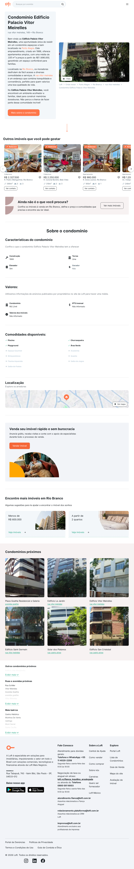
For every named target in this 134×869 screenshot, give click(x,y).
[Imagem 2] (24, 169)
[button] (67, 399)
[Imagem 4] (28, 169)
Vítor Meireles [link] (11, 698)
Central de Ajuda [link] (97, 751)
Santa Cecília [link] (10, 727)
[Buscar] (62, 4)
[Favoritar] (40, 177)
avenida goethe (12, 604)
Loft (60, 84)
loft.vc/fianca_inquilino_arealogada (75, 779)
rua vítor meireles (44, 75)
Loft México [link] (95, 793)
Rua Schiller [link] (10, 685)
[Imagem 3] (26, 169)
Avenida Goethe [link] (12, 692)
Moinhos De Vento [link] (13, 717)
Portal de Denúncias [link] (15, 842)
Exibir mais (10, 674)
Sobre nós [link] (94, 770)
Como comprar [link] (96, 764)
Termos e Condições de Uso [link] (19, 847)
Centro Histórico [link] (12, 714)
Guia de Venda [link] (117, 767)
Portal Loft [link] (115, 751)
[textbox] (39, 4)
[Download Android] (16, 790)
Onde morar (71, 84)
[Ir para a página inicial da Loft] (9, 4)
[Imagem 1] (22, 169)
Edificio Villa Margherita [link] (15, 670)
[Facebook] (43, 861)
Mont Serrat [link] (10, 724)
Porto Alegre (28, 48)
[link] (112, 205)
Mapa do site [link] (116, 773)
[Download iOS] (36, 790)
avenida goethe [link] (12, 695)
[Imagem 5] (69, 169)
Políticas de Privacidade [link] (41, 842)
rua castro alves (54, 652)
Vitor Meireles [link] (11, 689)
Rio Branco (27, 69)
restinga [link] (8, 721)
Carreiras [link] (93, 776)
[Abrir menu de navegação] (127, 4)
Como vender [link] (95, 757)
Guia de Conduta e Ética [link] (50, 847)
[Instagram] (26, 861)
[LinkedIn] (34, 861)
